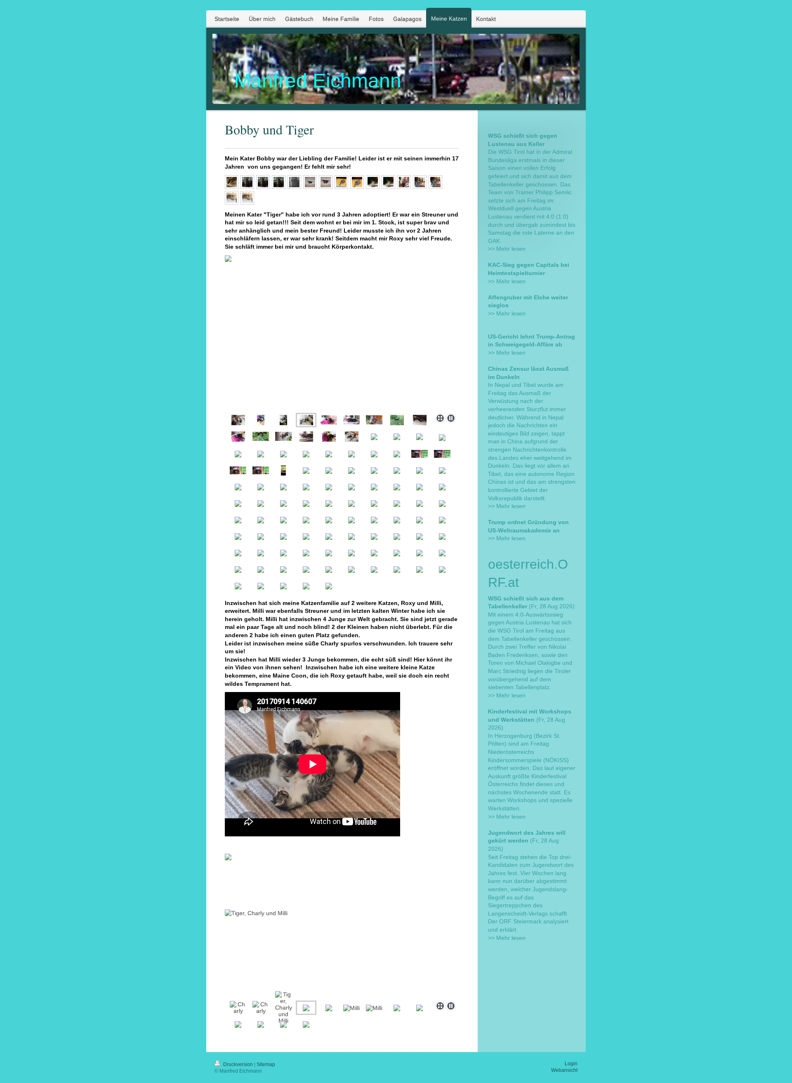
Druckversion (238, 1064)
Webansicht (564, 1070)
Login (571, 1064)
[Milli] (351, 1007)
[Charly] (238, 1007)
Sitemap (266, 1064)
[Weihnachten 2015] (404, 182)
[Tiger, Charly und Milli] (283, 1007)
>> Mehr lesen (507, 248)
